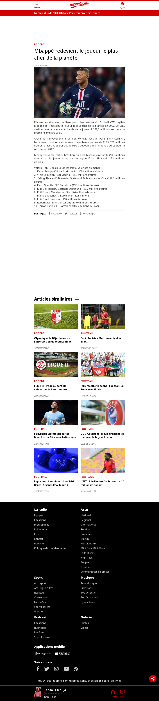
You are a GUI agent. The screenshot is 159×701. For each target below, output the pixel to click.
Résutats (39, 592)
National (86, 515)
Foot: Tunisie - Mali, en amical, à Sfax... (101, 339)
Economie (86, 534)
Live (36, 534)
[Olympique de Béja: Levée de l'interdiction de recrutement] (56, 316)
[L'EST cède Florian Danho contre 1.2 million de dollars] (103, 460)
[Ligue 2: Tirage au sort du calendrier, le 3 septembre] (56, 364)
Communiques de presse (95, 571)
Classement (41, 597)
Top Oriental (88, 592)
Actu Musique (89, 583)
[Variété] (38, 692)
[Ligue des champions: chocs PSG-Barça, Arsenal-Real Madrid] (56, 460)
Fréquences (41, 529)
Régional (86, 520)
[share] (153, 678)
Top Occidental (89, 597)
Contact (38, 539)
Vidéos (85, 627)
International (88, 524)
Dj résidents (88, 602)
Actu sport (40, 583)
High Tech (87, 557)
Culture (85, 539)
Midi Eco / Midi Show (93, 548)
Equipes (38, 515)
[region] (79, 28)
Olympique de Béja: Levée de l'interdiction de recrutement (52, 339)
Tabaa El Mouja (55, 690)
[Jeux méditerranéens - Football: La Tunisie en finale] (103, 364)
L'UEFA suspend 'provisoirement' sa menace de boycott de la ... (102, 435)
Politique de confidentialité (50, 548)
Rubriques (40, 627)
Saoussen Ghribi (53, 693)
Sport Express (42, 607)
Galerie (38, 611)
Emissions (40, 520)
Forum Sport (41, 602)
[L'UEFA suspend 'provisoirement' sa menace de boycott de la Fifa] (103, 412)
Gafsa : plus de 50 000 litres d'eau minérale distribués (67, 13)
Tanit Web (115, 680)
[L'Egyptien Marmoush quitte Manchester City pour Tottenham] (56, 412)
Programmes (41, 524)
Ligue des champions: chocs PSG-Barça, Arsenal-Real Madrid (54, 483)
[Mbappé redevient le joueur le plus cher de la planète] (79, 92)
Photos (85, 623)
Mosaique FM (88, 543)
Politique (86, 529)
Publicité (39, 543)
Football (40, 44)
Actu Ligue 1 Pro (43, 588)
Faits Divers (88, 553)
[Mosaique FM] (79, 5)
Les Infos (39, 632)
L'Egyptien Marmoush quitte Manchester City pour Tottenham (55, 435)
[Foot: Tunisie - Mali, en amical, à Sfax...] (103, 316)
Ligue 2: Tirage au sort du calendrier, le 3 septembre (50, 387)
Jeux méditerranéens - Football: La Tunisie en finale (102, 387)
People (85, 562)
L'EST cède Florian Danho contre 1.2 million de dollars (102, 483)
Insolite (85, 567)
